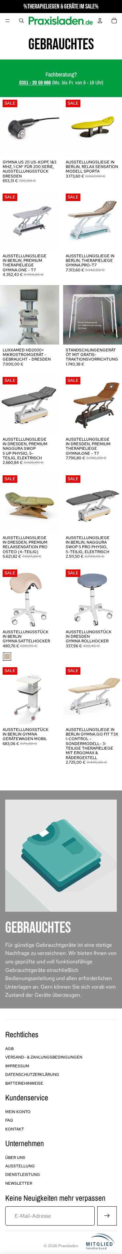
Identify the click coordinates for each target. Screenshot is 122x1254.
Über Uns (15, 1157)
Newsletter (18, 1183)
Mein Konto (18, 1111)
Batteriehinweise (24, 1083)
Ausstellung (20, 1166)
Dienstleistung (22, 1174)
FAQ (9, 1120)
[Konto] (100, 20)
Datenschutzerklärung (32, 1074)
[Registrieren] (107, 1216)
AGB (9, 1048)
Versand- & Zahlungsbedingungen (43, 1057)
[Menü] (7, 20)
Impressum (17, 1066)
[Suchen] (21, 20)
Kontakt (14, 1129)
